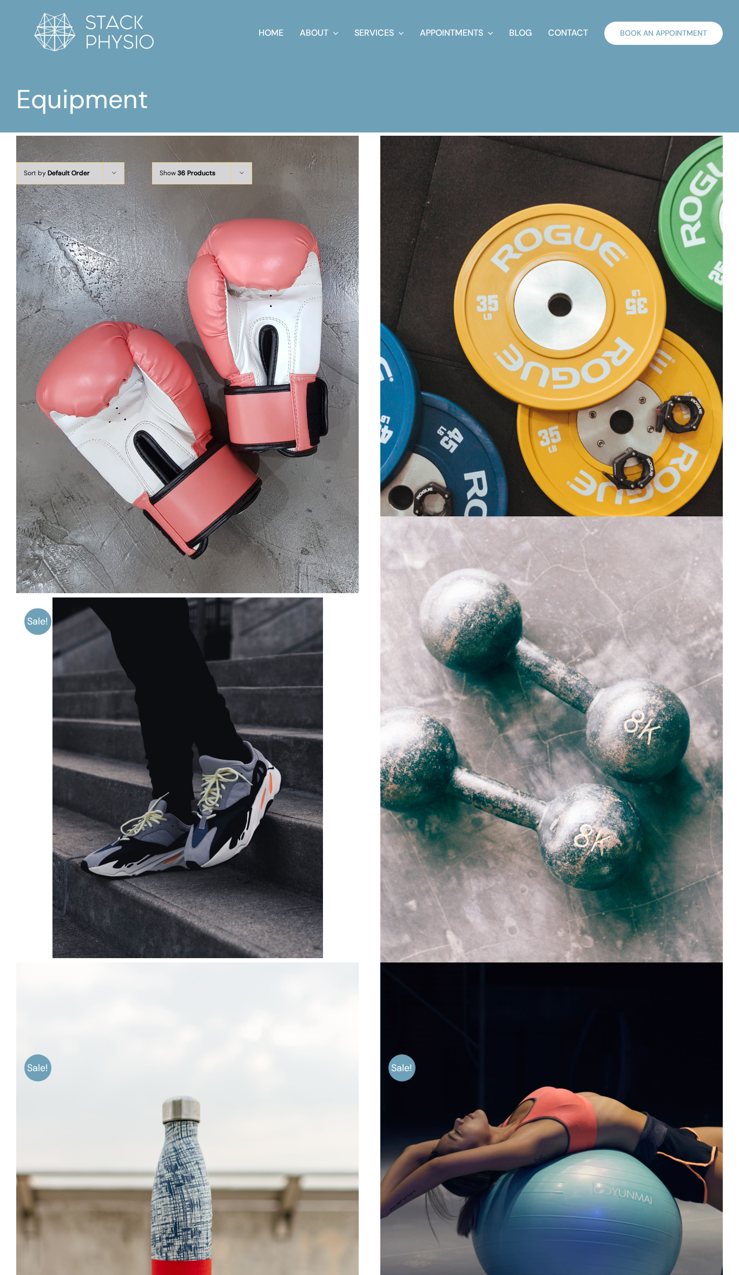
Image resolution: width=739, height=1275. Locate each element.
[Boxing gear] (187, 364)
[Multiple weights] (551, 364)
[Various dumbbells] (551, 745)
